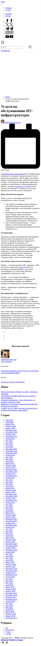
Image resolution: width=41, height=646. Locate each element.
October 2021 (10, 523)
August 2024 (10, 455)
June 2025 (9, 443)
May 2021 (9, 533)
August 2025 (10, 439)
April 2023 (9, 486)
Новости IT (9, 630)
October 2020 (10, 548)
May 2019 (9, 583)
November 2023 (11, 472)
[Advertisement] (20, 73)
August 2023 (10, 478)
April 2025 (9, 447)
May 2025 (9, 445)
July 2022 (9, 505)
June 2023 (9, 482)
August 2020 (10, 552)
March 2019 (9, 587)
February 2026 (10, 426)
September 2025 (11, 437)
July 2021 (9, 529)
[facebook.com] (9, 22)
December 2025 (11, 430)
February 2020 (10, 564)
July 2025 (9, 441)
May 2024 (9, 459)
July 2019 (9, 579)
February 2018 (10, 614)
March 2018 (9, 612)
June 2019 (9, 581)
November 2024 (11, 451)
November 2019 (11, 571)
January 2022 (10, 517)
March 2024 (9, 463)
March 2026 (9, 424)
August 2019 (10, 577)
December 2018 (11, 593)
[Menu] (2, 4)
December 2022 (11, 494)
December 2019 (11, 568)
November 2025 (11, 432)
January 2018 (10, 616)
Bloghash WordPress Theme (12, 640)
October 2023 (10, 474)
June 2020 (9, 556)
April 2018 (9, 610)
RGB (3, 2)
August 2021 (10, 527)
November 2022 (11, 496)
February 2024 (10, 465)
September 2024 (11, 453)
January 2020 (10, 566)
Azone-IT (22, 267)
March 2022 (9, 513)
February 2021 (10, 540)
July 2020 (9, 554)
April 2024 (9, 461)
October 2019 (10, 573)
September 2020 (11, 550)
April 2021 (9, 535)
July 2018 (9, 604)
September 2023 (11, 476)
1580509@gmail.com (9, 360)
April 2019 (9, 585)
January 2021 (10, 542)
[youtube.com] (9, 38)
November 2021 (11, 521)
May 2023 (9, 484)
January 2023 (10, 492)
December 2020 (11, 544)
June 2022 (9, 507)
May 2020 (9, 558)
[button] (25, 47)
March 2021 (9, 538)
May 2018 (9, 608)
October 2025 (10, 434)
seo (6, 628)
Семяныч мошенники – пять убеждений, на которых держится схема (18, 401)
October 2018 (10, 597)
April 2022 (9, 511)
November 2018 (11, 595)
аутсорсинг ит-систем (22, 186)
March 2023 (9, 488)
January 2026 (10, 428)
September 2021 (11, 525)
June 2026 (9, 420)
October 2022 (10, 498)
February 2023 (10, 490)
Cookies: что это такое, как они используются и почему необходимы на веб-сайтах (19, 409)
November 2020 (11, 546)
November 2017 (11, 618)
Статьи (8, 634)
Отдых (8, 632)
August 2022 (10, 502)
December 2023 (11, 469)
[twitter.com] (9, 26)
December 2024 (11, 449)
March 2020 (9, 562)
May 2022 (9, 509)
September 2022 (11, 500)
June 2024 (9, 457)
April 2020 (9, 560)
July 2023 (9, 480)
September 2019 (11, 575)
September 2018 (11, 599)
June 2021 (9, 531)
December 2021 (11, 519)
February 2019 (10, 589)
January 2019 (10, 591)
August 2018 (10, 601)
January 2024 (10, 467)
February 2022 (10, 515)
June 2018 (9, 606)
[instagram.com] (9, 34)
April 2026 (9, 422)
